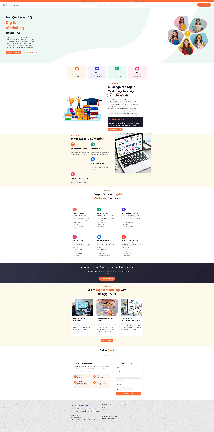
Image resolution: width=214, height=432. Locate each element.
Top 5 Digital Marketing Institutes (110, 420)
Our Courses (106, 409)
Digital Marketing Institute (108, 418)
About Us (105, 407)
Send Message (127, 393)
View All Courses (106, 340)
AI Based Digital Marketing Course (110, 416)
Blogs (111, 5)
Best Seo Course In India (108, 423)
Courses (105, 5)
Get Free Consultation (29, 52)
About (99, 5)
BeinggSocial (104, 429)
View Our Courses (12, 52)
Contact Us (118, 5)
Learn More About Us (114, 129)
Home (94, 5)
